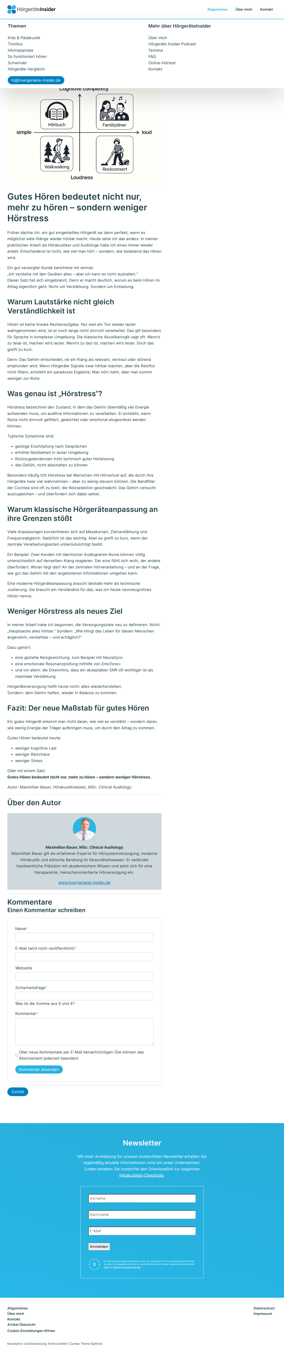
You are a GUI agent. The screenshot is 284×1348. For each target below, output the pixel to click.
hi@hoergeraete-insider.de (36, 80)
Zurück (17, 1091)
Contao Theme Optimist (86, 1343)
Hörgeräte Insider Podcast (172, 44)
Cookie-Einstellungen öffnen (31, 1331)
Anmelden (99, 1246)
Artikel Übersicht (21, 1325)
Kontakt (266, 9)
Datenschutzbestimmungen (127, 1267)
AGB (106, 1267)
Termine (155, 50)
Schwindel (17, 63)
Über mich (244, 9)
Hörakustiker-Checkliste (141, 1175)
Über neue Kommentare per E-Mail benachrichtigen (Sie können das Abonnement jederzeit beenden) (81, 1055)
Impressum (263, 1314)
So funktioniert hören (27, 56)
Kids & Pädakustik (24, 37)
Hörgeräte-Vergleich (26, 69)
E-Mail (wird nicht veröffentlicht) (45, 948)
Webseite (23, 968)
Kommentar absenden (39, 1069)
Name (21, 928)
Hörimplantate (20, 50)
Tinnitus (15, 44)
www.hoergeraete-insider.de (84, 882)
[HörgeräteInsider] (31, 9)
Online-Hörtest (162, 63)
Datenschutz (264, 1308)
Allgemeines (217, 9)
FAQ (152, 56)
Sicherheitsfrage (31, 987)
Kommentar (26, 1013)
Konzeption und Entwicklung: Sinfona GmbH (37, 1343)
